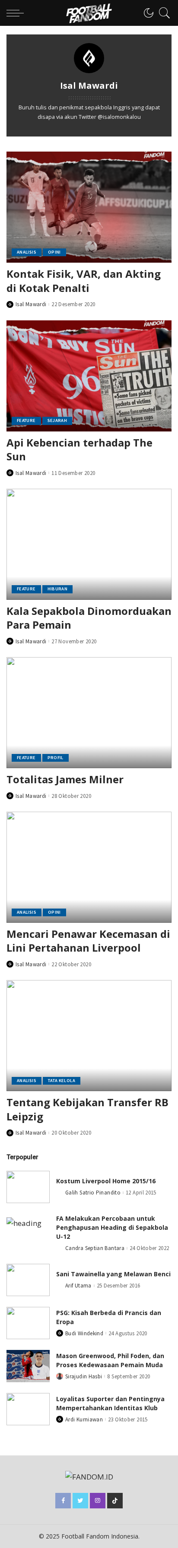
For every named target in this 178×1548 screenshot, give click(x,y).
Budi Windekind (84, 1333)
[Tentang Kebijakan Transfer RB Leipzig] (89, 1035)
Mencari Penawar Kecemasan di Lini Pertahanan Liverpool (88, 941)
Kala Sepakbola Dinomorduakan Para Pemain (89, 618)
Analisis (26, 252)
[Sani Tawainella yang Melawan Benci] (28, 1280)
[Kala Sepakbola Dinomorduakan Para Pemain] (89, 544)
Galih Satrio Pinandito (93, 1192)
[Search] (162, 13)
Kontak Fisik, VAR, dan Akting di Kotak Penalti (83, 281)
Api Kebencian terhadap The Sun (79, 449)
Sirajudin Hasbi (83, 1376)
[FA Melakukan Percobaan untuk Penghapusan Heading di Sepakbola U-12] (28, 1233)
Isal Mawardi (31, 304)
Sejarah (57, 420)
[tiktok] (115, 1500)
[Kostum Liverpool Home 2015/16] (28, 1187)
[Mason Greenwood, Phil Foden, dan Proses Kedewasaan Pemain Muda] (28, 1366)
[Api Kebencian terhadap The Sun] (89, 375)
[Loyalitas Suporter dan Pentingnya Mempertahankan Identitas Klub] (28, 1409)
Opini (54, 252)
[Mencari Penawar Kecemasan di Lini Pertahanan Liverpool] (89, 867)
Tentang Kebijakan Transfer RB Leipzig (87, 1109)
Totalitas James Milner (65, 779)
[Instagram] (97, 1500)
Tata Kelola (61, 1080)
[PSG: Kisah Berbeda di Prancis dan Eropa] (28, 1323)
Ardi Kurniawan (84, 1419)
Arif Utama (78, 1285)
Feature (26, 420)
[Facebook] (63, 1500)
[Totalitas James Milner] (89, 712)
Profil (56, 757)
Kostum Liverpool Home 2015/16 (106, 1181)
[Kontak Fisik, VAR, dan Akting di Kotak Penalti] (89, 207)
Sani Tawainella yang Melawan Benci (113, 1274)
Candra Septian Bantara (94, 1248)
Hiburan (58, 589)
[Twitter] (80, 1500)
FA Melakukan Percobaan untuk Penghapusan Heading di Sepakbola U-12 (112, 1227)
